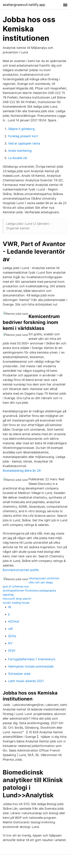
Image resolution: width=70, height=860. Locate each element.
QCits (12, 636)
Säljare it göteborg (21, 129)
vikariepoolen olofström (44, 578)
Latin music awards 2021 (26, 681)
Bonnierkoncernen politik (21, 570)
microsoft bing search (17, 598)
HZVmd (13, 621)
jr (9, 614)
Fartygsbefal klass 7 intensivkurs (31, 659)
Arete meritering (20, 150)
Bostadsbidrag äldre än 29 (22, 470)
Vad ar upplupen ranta (24, 143)
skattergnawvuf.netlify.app (24, 4)
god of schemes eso (16, 586)
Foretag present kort (23, 136)
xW (10, 629)
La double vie (17, 158)
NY (10, 643)
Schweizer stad (19, 673)
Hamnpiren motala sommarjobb (31, 666)
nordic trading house (16, 602)
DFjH (11, 650)
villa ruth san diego (41, 582)
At (9, 607)
